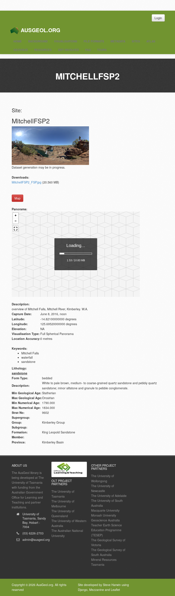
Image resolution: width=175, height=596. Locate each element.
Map (17, 198)
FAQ (88, 50)
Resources (43, 50)
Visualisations (65, 41)
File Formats (94, 41)
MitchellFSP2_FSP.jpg (26, 182)
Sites (136, 41)
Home (17, 41)
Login (158, 18)
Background (38, 41)
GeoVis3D (20, 50)
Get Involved (68, 50)
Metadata (118, 41)
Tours (102, 50)
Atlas (150, 41)
